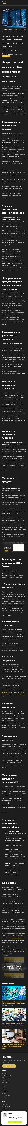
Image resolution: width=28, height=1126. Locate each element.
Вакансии (4, 1098)
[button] (14, 1118)
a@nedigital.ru (5, 1111)
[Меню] (25, 2)
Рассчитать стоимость (9, 1066)
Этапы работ (5, 1091)
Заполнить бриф (6, 1106)
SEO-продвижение (6, 1078)
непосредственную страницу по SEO (12, 933)
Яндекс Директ (5, 1080)
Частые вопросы (6, 1095)
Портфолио (4, 1088)
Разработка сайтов (6, 1075)
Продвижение (6, 56)
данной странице (17, 937)
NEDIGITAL (7, 1057)
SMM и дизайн (5, 1082)
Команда (4, 1093)
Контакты (4, 1109)
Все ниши (4, 1073)
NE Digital (4, 692)
